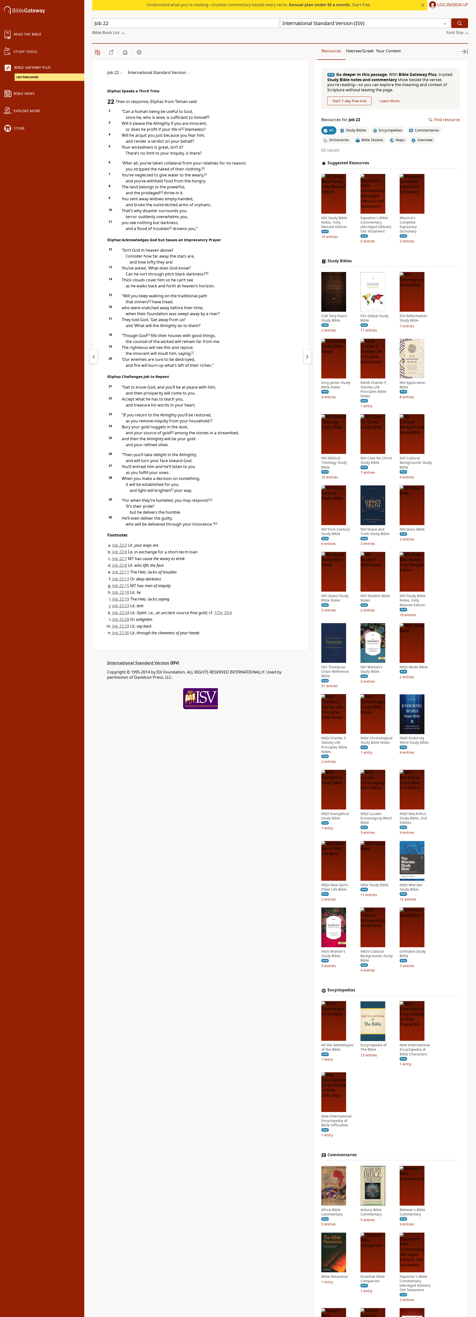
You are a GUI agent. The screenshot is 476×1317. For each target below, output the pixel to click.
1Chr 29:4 (223, 612)
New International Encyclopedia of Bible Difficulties (336, 1120)
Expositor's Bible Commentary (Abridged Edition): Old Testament (376, 225)
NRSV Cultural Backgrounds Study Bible (376, 956)
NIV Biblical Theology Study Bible (334, 463)
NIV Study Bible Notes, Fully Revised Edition (334, 222)
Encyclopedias (341, 990)
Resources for (340, 120)
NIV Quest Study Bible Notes (335, 598)
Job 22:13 (120, 579)
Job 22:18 (120, 592)
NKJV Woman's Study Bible (333, 953)
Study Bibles (339, 261)
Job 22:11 (120, 572)
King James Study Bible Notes (335, 384)
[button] (447, 5)
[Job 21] (94, 357)
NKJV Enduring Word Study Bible (414, 740)
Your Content (388, 51)
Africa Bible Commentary (332, 1212)
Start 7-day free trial (349, 100)
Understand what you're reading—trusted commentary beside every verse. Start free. (259, 4)
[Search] (459, 23)
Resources (331, 51)
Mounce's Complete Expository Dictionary (408, 225)
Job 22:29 (120, 626)
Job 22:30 (120, 633)
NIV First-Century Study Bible (335, 531)
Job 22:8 (119, 565)
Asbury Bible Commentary (371, 1212)
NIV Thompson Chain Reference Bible (335, 671)
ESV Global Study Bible (374, 318)
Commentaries (342, 1155)
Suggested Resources (348, 163)
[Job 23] (307, 357)
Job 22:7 (119, 558)
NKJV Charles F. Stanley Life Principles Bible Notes (334, 745)
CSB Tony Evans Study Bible (334, 318)
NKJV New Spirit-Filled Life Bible (335, 887)
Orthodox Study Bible (413, 953)
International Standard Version (138, 663)
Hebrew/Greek (360, 51)
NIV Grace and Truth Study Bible (374, 531)
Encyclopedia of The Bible (373, 1047)
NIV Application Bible (412, 384)
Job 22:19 (120, 599)
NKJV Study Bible (374, 885)
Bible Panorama (334, 1276)
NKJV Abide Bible (414, 667)
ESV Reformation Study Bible (413, 318)
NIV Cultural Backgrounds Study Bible (416, 463)
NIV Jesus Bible (412, 529)
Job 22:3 (119, 545)
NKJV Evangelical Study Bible (335, 815)
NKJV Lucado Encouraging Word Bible (376, 818)
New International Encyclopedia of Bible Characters (415, 1049)
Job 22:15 (120, 585)
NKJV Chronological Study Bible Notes (376, 740)
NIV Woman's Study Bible (371, 669)
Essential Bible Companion (372, 1278)
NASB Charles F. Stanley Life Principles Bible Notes (373, 389)
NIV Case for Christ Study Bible (376, 460)
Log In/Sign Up (452, 4)
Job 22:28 (120, 619)
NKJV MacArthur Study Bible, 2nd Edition (413, 818)
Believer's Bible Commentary (412, 1212)
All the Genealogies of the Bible (337, 1047)
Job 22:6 (119, 552)
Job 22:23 (120, 605)
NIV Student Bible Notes (375, 598)
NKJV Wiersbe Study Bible (411, 887)
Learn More (389, 100)
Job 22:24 (120, 612)
